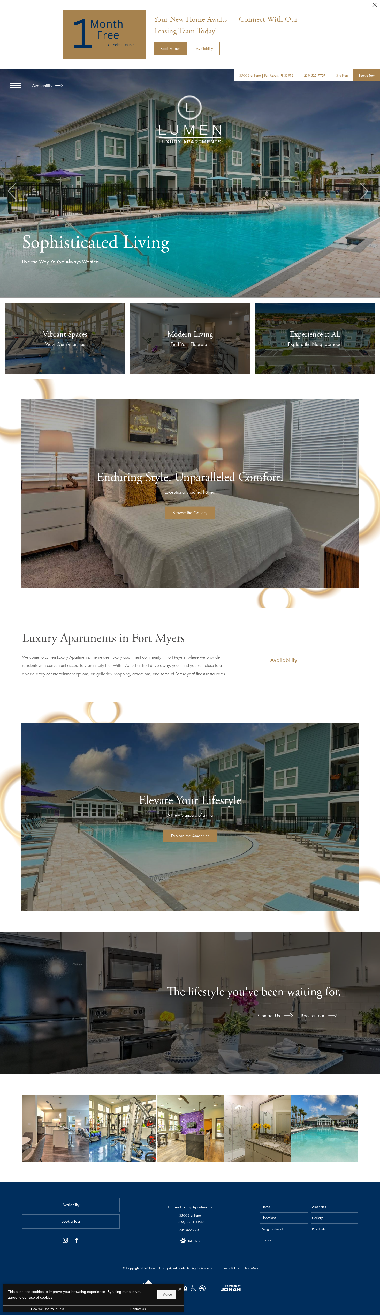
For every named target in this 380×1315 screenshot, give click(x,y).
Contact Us (269, 1015)
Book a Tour (313, 1015)
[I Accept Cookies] (179, 1289)
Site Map (251, 1268)
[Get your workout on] (122, 1128)
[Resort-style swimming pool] (324, 1128)
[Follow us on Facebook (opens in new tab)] (76, 1241)
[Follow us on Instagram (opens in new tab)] (65, 1241)
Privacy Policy (229, 1268)
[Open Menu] (15, 85)
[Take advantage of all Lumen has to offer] (190, 1128)
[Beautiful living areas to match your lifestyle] (55, 1128)
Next (363, 191)
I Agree (166, 1294)
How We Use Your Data (47, 1309)
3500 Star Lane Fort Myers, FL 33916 (189, 1218)
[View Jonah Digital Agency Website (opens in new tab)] (231, 1289)
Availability (43, 85)
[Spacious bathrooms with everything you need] (257, 1128)
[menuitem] (284, 1206)
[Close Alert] (374, 6)
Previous (12, 191)
